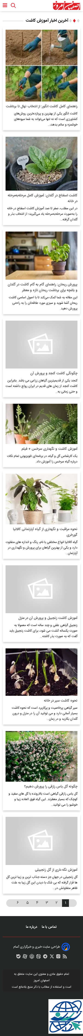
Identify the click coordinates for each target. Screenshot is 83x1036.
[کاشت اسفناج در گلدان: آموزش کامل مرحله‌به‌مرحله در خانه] (41, 164)
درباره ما (32, 927)
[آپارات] (25, 957)
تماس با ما (49, 927)
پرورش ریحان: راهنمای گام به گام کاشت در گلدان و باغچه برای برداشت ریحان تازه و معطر (42, 287)
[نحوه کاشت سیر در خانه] (41, 672)
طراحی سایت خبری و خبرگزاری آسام (36, 947)
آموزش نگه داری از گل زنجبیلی (56, 870)
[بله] (18, 957)
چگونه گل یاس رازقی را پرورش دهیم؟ (50, 786)
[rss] (65, 957)
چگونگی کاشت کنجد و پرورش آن (53, 373)
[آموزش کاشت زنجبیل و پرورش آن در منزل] (41, 589)
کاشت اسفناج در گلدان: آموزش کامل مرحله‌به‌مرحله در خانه (42, 198)
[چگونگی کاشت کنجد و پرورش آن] (41, 345)
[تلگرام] (45, 957)
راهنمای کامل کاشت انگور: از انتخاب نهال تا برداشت (41, 106)
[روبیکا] (31, 957)
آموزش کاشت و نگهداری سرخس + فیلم (49, 449)
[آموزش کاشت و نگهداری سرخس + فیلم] (41, 424)
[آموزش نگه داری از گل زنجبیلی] (41, 841)
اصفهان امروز (42, 980)
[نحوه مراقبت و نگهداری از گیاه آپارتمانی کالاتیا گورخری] (41, 499)
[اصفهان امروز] (66, 5)
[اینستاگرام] (58, 957)
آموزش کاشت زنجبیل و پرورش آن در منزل (47, 618)
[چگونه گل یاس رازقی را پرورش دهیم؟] (41, 756)
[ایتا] (38, 957)
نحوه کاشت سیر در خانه (60, 701)
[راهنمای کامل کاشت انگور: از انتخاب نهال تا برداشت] (41, 66)
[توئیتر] (52, 957)
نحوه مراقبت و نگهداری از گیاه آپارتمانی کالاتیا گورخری (45, 532)
